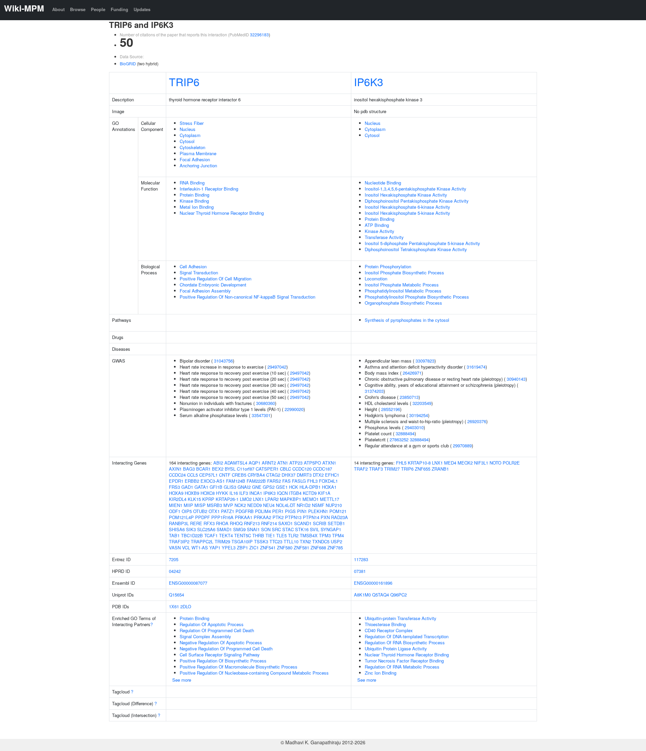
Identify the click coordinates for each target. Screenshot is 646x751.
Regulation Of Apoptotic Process (212, 624)
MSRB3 (214, 505)
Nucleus (187, 129)
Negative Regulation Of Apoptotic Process (221, 642)
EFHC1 (332, 475)
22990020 (294, 409)
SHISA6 (177, 529)
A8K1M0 (362, 594)
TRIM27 (392, 469)
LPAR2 (272, 499)
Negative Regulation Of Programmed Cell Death (226, 648)
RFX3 (209, 523)
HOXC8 (208, 493)
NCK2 (240, 505)
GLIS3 (230, 487)
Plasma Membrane (198, 153)
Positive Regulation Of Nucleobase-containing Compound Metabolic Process (254, 673)
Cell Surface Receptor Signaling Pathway (220, 654)
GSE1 (282, 487)
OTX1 (214, 511)
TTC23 (276, 541)
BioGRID (128, 63)
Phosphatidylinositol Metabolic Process (403, 290)
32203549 (421, 403)
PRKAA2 (262, 517)
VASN (175, 547)
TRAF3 (376, 469)
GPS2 (269, 487)
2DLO (185, 606)
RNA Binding (192, 182)
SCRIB (319, 523)
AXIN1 (175, 469)
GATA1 (201, 487)
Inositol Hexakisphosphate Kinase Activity (406, 195)
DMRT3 (304, 475)
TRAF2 (361, 469)
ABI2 (218, 462)
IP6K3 (368, 81)
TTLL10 (291, 541)
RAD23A (339, 517)
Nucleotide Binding (383, 182)
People (98, 9)
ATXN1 (329, 462)
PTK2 (278, 517)
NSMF (318, 505)
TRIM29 (222, 541)
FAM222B (256, 481)
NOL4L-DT (285, 505)
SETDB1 (336, 523)
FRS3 (174, 487)
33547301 (261, 415)
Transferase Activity (384, 237)
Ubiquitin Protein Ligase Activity (396, 648)
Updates (142, 9)
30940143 (516, 379)
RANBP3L (179, 523)
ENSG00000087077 (188, 583)
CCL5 (192, 475)
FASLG (299, 481)
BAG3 (189, 469)
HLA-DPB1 (310, 487)
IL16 (233, 493)
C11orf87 (245, 469)
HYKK (222, 493)
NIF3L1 (481, 462)
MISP (200, 505)
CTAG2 (273, 475)
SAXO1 (285, 523)
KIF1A (324, 493)
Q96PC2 (398, 594)
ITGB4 (295, 493)
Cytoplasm (190, 135)
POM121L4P (181, 517)
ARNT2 (269, 462)
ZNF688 (318, 547)
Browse (77, 9)
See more (181, 680)
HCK (293, 487)
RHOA (222, 523)
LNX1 (258, 499)
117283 (361, 559)
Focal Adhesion (195, 159)
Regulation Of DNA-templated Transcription (406, 636)
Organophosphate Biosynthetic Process (403, 303)
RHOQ (236, 523)
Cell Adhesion (193, 266)
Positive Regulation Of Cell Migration (215, 278)
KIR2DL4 (177, 499)
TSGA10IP (242, 541)
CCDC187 (322, 469)
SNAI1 (253, 529)
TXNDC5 (320, 541)
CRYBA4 (256, 475)
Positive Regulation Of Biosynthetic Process (223, 660)
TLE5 (281, 535)
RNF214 (269, 523)
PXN (325, 517)
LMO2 (246, 499)
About (58, 9)
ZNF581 (301, 547)
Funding (119, 9)
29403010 (414, 427)
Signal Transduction (199, 272)
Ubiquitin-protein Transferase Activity (400, 618)
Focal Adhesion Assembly (205, 290)
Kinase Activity (379, 231)
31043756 (223, 360)
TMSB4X (309, 535)
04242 (175, 571)
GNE (256, 487)
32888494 (405, 433)
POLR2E (511, 462)
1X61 (174, 606)
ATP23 (295, 462)
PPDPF (202, 517)
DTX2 (318, 475)
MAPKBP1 (290, 499)
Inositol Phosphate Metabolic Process (402, 284)
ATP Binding (377, 225)
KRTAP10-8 (419, 462)
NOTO (495, 462)
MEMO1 (310, 499)
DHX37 (288, 475)
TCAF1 (211, 535)
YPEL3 (229, 547)
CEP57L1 (208, 475)
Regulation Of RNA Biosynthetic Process (405, 642)
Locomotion (376, 278)
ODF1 (174, 511)
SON (266, 529)
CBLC (285, 469)
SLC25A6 (206, 529)
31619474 (476, 367)
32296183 (259, 34)
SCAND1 (303, 523)
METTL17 (329, 499)
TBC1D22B (192, 535)
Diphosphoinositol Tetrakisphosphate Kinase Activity (416, 249)
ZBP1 (242, 547)
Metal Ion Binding (197, 207)
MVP (228, 505)
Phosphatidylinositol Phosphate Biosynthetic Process (417, 297)
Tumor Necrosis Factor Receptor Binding (404, 660)
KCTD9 (310, 493)
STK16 (302, 529)
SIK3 (191, 529)
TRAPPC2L (202, 541)
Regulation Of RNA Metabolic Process (402, 666)
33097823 (425, 360)
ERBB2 (192, 481)
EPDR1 (176, 481)
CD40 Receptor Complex (389, 630)
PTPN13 (293, 517)
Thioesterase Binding (385, 624)
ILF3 (243, 493)
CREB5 (239, 475)
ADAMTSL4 (235, 462)
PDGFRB (245, 511)
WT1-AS (199, 547)
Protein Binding (194, 195)
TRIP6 (184, 81)
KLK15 (194, 499)
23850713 (409, 397)
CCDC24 (177, 475)
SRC (276, 529)
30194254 (418, 415)
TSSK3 (261, 541)
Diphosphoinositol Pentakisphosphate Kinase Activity (417, 201)
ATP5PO (312, 462)
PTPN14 (311, 517)
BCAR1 (203, 469)
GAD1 (187, 487)
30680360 (265, 403)
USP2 (336, 541)
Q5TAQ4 (380, 594)
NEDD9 (254, 505)
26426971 (412, 373)
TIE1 (270, 535)
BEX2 (217, 469)
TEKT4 (226, 535)
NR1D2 (304, 505)
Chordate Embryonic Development (213, 284)
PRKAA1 (243, 517)
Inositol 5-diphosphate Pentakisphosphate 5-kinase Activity (422, 243)
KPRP (208, 499)
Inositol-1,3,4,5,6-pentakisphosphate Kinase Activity (415, 188)
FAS (286, 481)
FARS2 (274, 481)
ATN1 (282, 462)
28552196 (390, 409)
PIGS (290, 511)
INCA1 (255, 493)
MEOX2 (465, 462)
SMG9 (239, 529)
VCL (186, 547)
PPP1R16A (222, 517)
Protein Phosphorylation (388, 266)
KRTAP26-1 (227, 499)
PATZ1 (227, 511)
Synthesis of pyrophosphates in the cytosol (407, 320)
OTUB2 (200, 511)
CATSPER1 (267, 469)
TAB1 (174, 535)
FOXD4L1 (328, 481)
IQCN (282, 493)
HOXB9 (192, 493)
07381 (360, 571)
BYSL (230, 469)
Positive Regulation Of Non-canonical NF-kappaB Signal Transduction (247, 297)
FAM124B (235, 481)
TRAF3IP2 (179, 541)
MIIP (188, 505)
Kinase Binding (194, 201)
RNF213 (252, 523)
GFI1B (216, 487)
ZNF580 (284, 547)
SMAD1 (224, 529)
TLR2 (293, 535)
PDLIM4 (263, 511)
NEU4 (269, 505)
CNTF (224, 475)
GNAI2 (244, 487)
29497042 (276, 367)
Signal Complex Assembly (205, 636)
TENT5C (242, 535)
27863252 (399, 439)
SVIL (314, 529)
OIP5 (187, 511)
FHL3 (312, 481)
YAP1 (214, 547)
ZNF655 (422, 469)
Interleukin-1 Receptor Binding (209, 188)
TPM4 (338, 535)
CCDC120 (302, 469)
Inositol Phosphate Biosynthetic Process (404, 272)
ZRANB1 (440, 469)
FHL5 (401, 462)
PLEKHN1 (318, 511)
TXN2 (305, 541)
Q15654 (176, 594)
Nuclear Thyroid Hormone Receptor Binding (222, 213)
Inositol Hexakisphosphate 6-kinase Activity (407, 207)
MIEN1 (175, 505)
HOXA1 (329, 487)
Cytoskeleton (192, 147)
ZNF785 (335, 547)
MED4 (450, 462)
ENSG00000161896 (373, 583)
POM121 (338, 511)
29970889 (462, 445)
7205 (173, 559)
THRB (258, 535)
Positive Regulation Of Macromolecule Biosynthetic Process (238, 666)
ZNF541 (268, 547)
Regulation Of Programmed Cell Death (217, 630)
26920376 (476, 421)
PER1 (278, 511)
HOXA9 (176, 493)
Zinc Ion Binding (380, 673)
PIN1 (302, 511)
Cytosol (187, 141)
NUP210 (334, 505)
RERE (196, 523)
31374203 (374, 391)
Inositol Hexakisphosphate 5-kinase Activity (407, 213)
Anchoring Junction (198, 165)
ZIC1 (254, 547)
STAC (288, 529)
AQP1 (254, 462)
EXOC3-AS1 (213, 481)
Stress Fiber (192, 123)
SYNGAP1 (331, 529)
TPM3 (325, 535)
